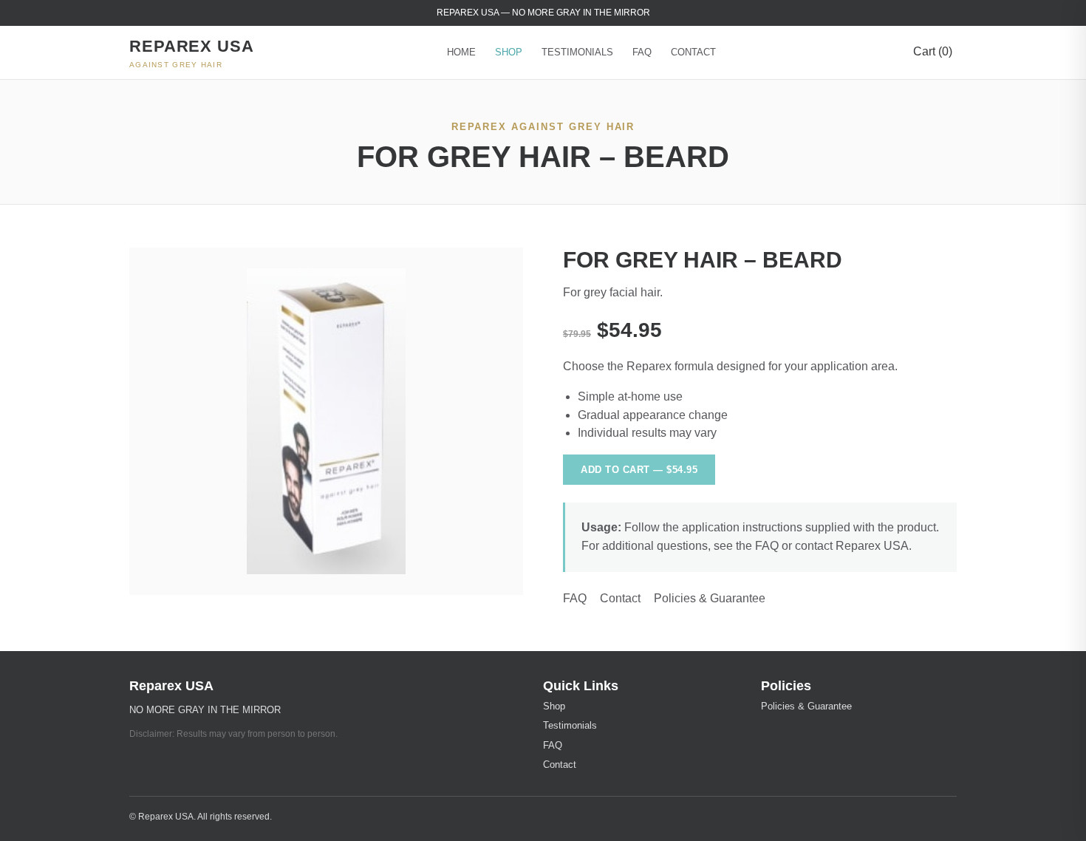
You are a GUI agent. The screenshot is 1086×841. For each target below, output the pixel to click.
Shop (508, 52)
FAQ (642, 52)
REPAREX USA (191, 53)
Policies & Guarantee (709, 598)
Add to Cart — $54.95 (639, 469)
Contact (693, 52)
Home (461, 52)
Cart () (932, 51)
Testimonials (577, 52)
